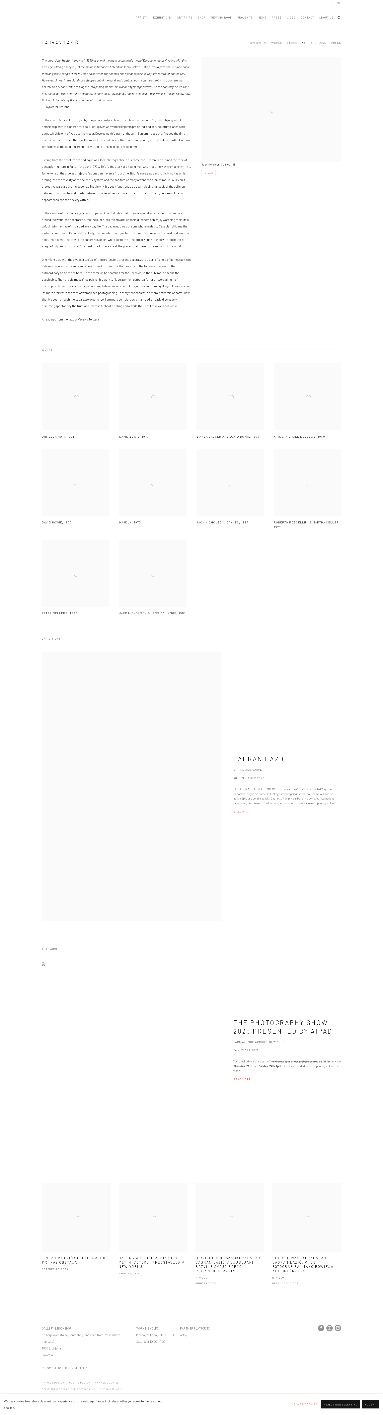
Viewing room (221, 17)
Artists (142, 17)
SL (339, 3)
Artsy (183, 1335)
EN (332, 3)
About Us (326, 17)
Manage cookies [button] (107, 1382)
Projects (245, 17)
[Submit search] (339, 17)
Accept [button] (370, 1404)
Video (291, 17)
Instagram (329, 1328)
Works (276, 42)
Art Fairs (184, 17)
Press (277, 17)
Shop (201, 17)
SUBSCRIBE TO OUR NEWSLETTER (64, 1368)
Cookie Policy (79, 1382)
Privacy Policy (53, 1382)
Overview (258, 42)
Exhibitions (162, 17)
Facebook (321, 1328)
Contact (307, 17)
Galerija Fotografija (62, 18)
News (262, 17)
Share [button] (209, 172)
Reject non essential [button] (340, 1404)
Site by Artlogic (111, 1389)
